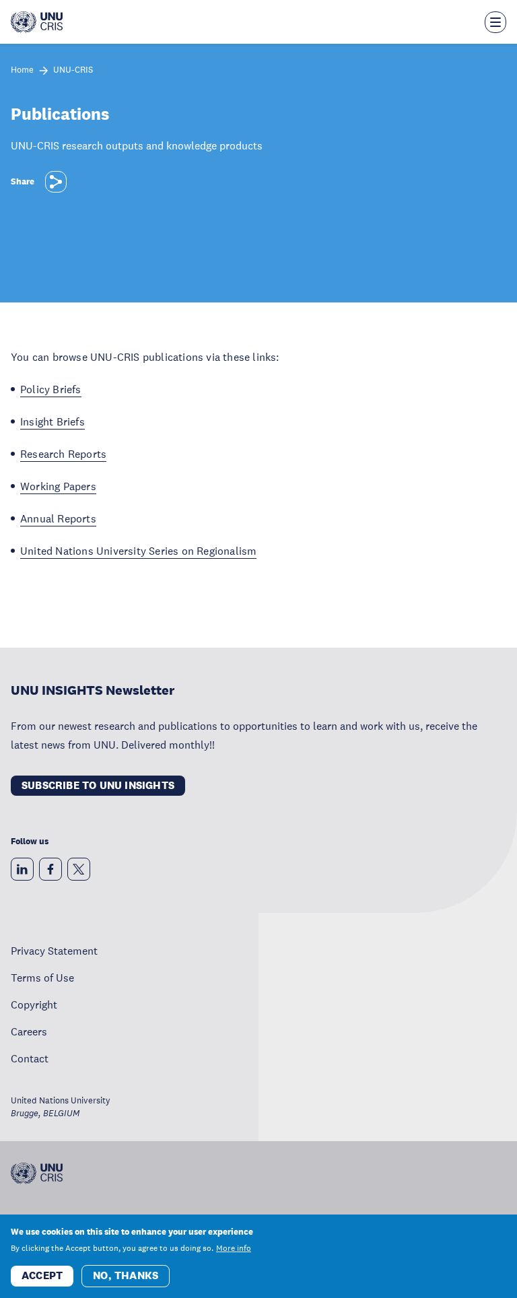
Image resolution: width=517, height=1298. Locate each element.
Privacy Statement (54, 950)
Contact (29, 1058)
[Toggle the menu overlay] (495, 22)
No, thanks (125, 1275)
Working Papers (58, 486)
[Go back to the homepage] (37, 22)
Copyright (34, 1004)
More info (233, 1248)
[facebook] (50, 869)
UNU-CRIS (73, 70)
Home (22, 70)
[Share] (56, 182)
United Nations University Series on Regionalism (138, 550)
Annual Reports (58, 518)
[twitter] (78, 869)
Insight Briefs (52, 421)
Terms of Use (42, 977)
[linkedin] (22, 869)
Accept (42, 1275)
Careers (29, 1031)
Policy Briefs (50, 389)
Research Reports (63, 453)
